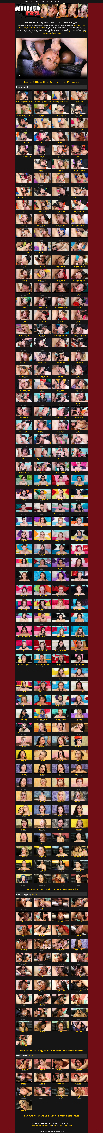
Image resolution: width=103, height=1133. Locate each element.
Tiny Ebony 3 (61, 976)
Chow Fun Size (60, 499)
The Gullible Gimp (60, 252)
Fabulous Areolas (42, 294)
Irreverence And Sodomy (42, 719)
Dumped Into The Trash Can (42, 252)
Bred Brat (60, 142)
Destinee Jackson (79, 963)
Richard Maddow (42, 513)
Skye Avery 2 (42, 829)
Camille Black (79, 870)
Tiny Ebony (24, 1018)
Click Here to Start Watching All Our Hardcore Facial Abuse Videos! (51, 889)
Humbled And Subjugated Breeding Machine (24, 115)
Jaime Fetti (42, 1018)
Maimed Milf (24, 280)
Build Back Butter (79, 404)
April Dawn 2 (24, 829)
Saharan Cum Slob (42, 307)
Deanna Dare (60, 1083)
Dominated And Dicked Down (79, 335)
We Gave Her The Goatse (42, 636)
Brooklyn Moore (42, 788)
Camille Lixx (24, 1083)
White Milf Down (42, 526)
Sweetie (61, 1031)
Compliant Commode (60, 719)
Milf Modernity (42, 445)
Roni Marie (42, 760)
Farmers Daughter (60, 636)
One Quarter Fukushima (79, 266)
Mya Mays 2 (24, 949)
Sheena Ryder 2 (79, 1069)
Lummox (79, 526)
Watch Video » (79, 803)
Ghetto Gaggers (40, 1)
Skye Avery (79, 829)
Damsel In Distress (24, 472)
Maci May (60, 815)
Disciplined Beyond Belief (24, 390)
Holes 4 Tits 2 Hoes (60, 472)
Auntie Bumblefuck (79, 623)
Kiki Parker (24, 801)
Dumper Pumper (61, 294)
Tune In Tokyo (42, 705)
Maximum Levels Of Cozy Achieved (24, 294)
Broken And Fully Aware (24, 513)
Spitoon (42, 156)
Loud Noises (24, 266)
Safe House (24, 719)
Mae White (42, 1069)
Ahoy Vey (42, 390)
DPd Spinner (42, 335)
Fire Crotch (79, 705)
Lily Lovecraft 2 (79, 801)
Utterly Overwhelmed (24, 526)
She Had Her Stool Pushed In (79, 280)
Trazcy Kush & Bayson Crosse (24, 963)
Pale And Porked (42, 609)
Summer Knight (60, 1018)
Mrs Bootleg (79, 321)
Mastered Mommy (79, 390)
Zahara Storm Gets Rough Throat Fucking (41, 1125)
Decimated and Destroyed (23, 404)
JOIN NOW (31, 87)
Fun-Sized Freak (61, 485)
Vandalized (60, 156)
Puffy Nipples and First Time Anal (24, 733)
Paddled (61, 170)
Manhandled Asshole (79, 362)
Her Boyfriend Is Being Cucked (60, 335)
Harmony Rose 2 (42, 935)
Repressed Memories (42, 459)
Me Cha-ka (42, 266)
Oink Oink (79, 499)
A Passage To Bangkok (24, 636)
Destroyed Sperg (24, 362)
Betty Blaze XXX (42, 870)
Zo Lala (24, 921)
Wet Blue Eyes (60, 197)
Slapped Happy (79, 417)
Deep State (42, 417)
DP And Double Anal (61, 691)
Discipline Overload (24, 568)
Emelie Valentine (24, 1069)
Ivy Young (24, 935)
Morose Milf (61, 321)
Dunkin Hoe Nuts (60, 445)
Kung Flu (61, 581)
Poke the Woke (42, 115)
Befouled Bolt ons (24, 417)
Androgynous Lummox (60, 540)
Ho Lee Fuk (42, 129)
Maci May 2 (60, 774)
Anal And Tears (60, 595)
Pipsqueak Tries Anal (42, 404)
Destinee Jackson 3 (60, 908)
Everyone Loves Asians (24, 664)
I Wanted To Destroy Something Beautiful (24, 157)
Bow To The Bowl (79, 540)
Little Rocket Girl (42, 280)
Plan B (42, 142)
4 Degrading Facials (60, 362)
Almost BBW (24, 540)
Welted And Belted (60, 225)
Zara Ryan (42, 815)
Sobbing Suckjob (42, 362)
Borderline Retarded (42, 595)
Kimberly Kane (23, 774)
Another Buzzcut (61, 349)
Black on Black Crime (53, 1)
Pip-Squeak (79, 485)
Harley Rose (24, 788)
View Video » (24, 102)
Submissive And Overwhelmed (24, 623)
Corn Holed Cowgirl (42, 623)
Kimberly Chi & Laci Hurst (79, 856)
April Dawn (24, 843)
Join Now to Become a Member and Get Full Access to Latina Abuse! (51, 1115)
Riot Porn (79, 568)
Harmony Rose (60, 963)
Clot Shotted (79, 156)
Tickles (60, 184)
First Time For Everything (61, 650)
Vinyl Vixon (60, 829)
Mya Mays (42, 963)
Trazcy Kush (42, 1004)
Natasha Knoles (42, 856)
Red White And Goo (60, 239)
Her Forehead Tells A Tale (79, 691)
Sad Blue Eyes (24, 705)
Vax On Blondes (61, 129)
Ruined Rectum (79, 472)
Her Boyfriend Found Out (24, 142)
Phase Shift (24, 499)
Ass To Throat (23, 321)
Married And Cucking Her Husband (42, 101)
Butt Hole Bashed (60, 623)
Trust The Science (79, 252)
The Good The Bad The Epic (42, 485)
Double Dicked (24, 445)
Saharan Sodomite (79, 239)
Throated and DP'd (24, 252)
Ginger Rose (42, 843)
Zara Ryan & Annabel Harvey (24, 815)
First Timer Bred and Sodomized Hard (24, 101)
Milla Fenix (60, 870)
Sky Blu (60, 935)
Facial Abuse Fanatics (79, 678)
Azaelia (79, 1004)
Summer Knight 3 (60, 990)
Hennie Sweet (42, 990)
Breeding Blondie (79, 101)
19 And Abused (42, 691)
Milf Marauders (24, 129)
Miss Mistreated (61, 211)
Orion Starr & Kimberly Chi (60, 884)
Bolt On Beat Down (79, 513)
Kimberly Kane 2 (79, 746)
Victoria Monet (79, 815)
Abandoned (24, 211)
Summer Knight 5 (60, 949)
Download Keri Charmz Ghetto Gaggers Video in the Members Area (51, 82)
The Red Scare (60, 664)
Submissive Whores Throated (36, 1127)
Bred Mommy (42, 211)
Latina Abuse (29, 1)
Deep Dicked (42, 472)
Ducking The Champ (79, 664)
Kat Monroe (61, 733)
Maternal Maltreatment (24, 376)
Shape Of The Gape (79, 636)
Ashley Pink (24, 1031)
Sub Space (60, 609)
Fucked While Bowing (60, 554)
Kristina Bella (79, 884)
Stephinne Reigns (79, 976)
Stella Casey (42, 733)
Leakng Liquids (79, 294)
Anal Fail (24, 581)
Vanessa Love (60, 1069)
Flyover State (24, 650)
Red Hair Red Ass (60, 280)
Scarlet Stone (79, 843)
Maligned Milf (42, 170)
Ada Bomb (24, 746)
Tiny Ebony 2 (61, 1004)
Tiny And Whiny (79, 349)
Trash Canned (79, 719)
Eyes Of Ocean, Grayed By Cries (61, 513)
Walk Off (61, 526)
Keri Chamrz (79, 1031)
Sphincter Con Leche (24, 485)
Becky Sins (24, 760)
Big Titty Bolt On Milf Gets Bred (60, 101)
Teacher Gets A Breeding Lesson (79, 197)
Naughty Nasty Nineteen (42, 225)
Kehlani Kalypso (61, 788)
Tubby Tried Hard (60, 459)
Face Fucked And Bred (79, 211)
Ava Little (79, 788)
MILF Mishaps (24, 459)
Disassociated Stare (42, 239)
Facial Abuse (19, 1)
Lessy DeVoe (42, 949)
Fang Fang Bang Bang (42, 499)
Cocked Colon (24, 225)
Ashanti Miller (24, 908)
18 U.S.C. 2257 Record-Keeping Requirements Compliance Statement (51, 1131)
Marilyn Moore (60, 801)
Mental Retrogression (42, 376)
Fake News (79, 554)
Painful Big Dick (79, 445)
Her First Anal (24, 609)
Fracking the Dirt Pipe (60, 417)
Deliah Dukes (60, 856)
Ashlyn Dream (24, 1045)
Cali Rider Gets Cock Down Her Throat (62, 1125)
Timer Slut (79, 376)
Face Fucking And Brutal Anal (61, 678)
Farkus (79, 142)
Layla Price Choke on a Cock (52, 1127)
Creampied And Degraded (24, 184)
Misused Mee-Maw (24, 335)
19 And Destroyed (24, 595)
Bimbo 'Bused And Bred (61, 115)
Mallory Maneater (79, 733)
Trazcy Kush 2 (24, 1004)
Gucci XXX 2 (60, 921)
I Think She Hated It (42, 431)
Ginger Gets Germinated (42, 184)
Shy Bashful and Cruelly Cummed (79, 225)
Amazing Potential (42, 568)
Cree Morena (42, 976)
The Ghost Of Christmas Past (79, 184)
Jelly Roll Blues (79, 595)
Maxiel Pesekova (79, 1083)
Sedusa (42, 1097)
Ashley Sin (79, 935)
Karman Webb (79, 990)
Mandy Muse (24, 1110)
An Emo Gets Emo (60, 705)
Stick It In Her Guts (24, 349)
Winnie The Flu (42, 581)
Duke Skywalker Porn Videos (67, 1127)
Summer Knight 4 (79, 949)
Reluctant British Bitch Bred (42, 197)
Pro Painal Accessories (79, 581)
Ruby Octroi (24, 856)
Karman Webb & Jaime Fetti (79, 1018)
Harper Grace (24, 870)
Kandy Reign (79, 1097)
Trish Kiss (60, 746)
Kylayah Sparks (42, 921)
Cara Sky (61, 1097)
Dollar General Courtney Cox (42, 349)
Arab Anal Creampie (79, 129)
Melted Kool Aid (42, 321)
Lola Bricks (24, 990)
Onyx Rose (24, 1097)
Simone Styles (24, 976)
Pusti (79, 459)
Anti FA (79, 307)
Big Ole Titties (42, 554)
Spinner (61, 404)
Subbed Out (24, 239)
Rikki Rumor (42, 1083)
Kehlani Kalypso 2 (79, 774)
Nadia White (61, 843)
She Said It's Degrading (79, 170)
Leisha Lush (79, 908)
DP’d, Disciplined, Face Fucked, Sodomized (42, 664)
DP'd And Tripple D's (24, 554)
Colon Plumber (42, 540)
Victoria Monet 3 (42, 746)
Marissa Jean (61, 760)
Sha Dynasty (42, 908)
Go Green (24, 307)
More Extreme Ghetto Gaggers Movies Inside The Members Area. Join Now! (51, 1050)
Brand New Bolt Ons (24, 431)
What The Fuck (24, 691)
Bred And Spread (79, 115)
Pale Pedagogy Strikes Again (61, 307)
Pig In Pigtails (60, 568)
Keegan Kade (79, 760)
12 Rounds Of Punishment (60, 390)
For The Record (60, 431)
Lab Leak (79, 431)
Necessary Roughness (79, 609)
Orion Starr (24, 884)
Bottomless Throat (42, 650)
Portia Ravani (42, 1031)
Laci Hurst (42, 884)
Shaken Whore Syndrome (24, 197)
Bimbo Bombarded (60, 266)
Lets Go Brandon (60, 376)
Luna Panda (42, 801)
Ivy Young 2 (79, 921)
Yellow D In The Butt (79, 650)
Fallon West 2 (42, 774)
